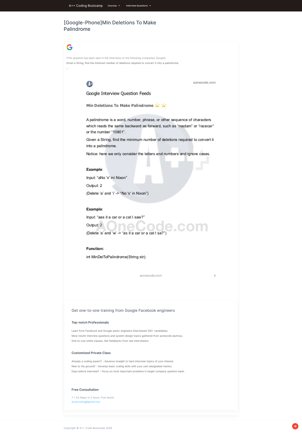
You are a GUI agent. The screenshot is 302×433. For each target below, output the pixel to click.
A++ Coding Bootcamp (86, 6)
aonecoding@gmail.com (86, 401)
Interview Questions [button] (137, 5)
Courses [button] (112, 5)
